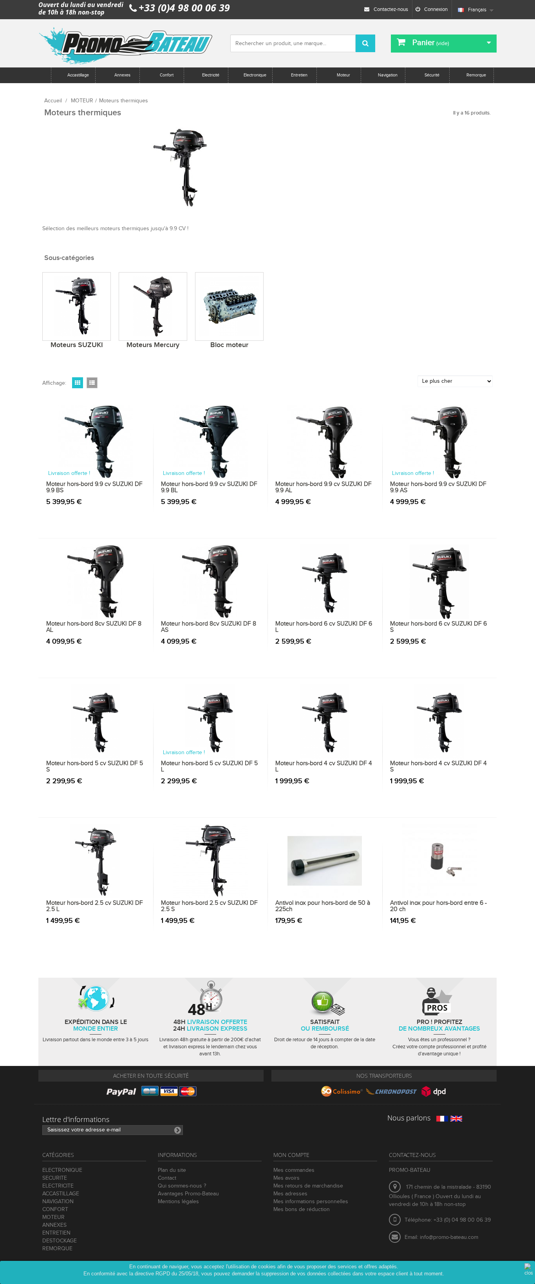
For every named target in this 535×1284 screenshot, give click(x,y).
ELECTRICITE (58, 1186)
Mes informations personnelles (310, 1202)
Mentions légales (178, 1202)
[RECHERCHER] (365, 43)
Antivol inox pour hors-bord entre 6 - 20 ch (438, 906)
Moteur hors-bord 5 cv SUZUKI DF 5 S (94, 766)
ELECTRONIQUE (62, 1170)
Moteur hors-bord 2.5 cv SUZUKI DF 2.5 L (94, 906)
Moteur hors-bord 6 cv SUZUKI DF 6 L (323, 627)
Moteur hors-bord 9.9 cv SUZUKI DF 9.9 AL (323, 487)
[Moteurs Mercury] (153, 306)
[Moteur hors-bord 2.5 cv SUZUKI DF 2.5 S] (210, 861)
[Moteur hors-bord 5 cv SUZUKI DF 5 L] (210, 721)
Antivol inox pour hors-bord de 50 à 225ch (322, 906)
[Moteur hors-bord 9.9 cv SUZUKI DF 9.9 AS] (439, 442)
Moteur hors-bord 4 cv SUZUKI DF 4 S (438, 766)
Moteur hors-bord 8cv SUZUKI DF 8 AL (93, 627)
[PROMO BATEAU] (126, 43)
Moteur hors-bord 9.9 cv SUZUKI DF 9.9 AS (438, 487)
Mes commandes (293, 1170)
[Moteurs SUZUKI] (76, 306)
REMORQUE (57, 1249)
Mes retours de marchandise (308, 1186)
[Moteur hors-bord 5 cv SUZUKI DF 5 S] (95, 721)
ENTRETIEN (56, 1233)
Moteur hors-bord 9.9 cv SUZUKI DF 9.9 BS (94, 487)
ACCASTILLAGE (60, 1194)
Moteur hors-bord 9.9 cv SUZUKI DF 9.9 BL (209, 487)
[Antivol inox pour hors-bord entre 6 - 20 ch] (439, 861)
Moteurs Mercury (153, 345)
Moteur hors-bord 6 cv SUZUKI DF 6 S (438, 627)
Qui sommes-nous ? (182, 1186)
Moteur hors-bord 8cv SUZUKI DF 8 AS (208, 627)
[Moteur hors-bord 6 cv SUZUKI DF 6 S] (439, 581)
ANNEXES (54, 1225)
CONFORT (55, 1209)
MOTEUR (82, 101)
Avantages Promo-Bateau (188, 1194)
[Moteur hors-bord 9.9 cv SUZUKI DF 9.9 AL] (324, 442)
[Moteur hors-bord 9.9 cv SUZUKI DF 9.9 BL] (210, 442)
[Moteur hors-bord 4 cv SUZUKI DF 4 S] (439, 721)
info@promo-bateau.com (449, 1237)
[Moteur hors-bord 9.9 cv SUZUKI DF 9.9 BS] (95, 442)
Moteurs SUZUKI (77, 345)
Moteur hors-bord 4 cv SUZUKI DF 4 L (323, 766)
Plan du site (172, 1170)
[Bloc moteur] (229, 306)
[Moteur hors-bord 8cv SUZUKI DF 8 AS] (210, 581)
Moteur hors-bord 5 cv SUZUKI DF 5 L (209, 766)
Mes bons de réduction (301, 1209)
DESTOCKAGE (59, 1241)
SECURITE (54, 1178)
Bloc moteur (229, 345)
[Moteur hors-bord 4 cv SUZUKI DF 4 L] (324, 721)
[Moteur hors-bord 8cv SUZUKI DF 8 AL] (95, 581)
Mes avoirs (286, 1178)
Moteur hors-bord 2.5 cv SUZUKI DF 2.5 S (209, 906)
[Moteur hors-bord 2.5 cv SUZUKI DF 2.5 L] (95, 861)
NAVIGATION (58, 1202)
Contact (167, 1178)
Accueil (53, 101)
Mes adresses (290, 1194)
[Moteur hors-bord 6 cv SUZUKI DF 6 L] (324, 581)
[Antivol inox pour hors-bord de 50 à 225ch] (324, 861)
